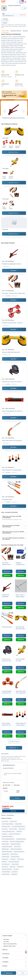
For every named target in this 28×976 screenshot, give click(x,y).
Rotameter (19, 831)
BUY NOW (13, 270)
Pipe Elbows (14, 874)
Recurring (16, 785)
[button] (24, 8)
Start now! (13, 811)
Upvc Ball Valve (5, 874)
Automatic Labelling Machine (17, 841)
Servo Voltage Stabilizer (7, 824)
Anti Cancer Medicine (14, 861)
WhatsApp (22, 96)
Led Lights (12, 859)
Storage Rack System (7, 846)
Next (23, 111)
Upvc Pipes (14, 871)
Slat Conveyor (14, 854)
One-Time (7, 785)
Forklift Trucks (13, 821)
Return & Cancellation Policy (10, 943)
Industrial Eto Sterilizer (7, 836)
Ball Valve (4, 861)
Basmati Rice (18, 824)
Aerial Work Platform (15, 844)
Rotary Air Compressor (14, 834)
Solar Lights (5, 866)
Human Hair (5, 821)
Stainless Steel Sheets (16, 849)
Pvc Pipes (16, 869)
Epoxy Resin (17, 846)
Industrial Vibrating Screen (8, 831)
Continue (17, 798)
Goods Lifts (12, 866)
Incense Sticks (15, 864)
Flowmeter (4, 834)
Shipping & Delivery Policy (9, 946)
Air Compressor (5, 864)
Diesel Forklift (5, 844)
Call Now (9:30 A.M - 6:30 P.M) (10, 96)
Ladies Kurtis (5, 859)
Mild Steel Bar (5, 849)
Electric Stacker (13, 829)
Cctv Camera (20, 859)
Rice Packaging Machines (8, 839)
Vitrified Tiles (20, 866)
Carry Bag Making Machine (18, 826)
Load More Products (14, 741)
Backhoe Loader (6, 826)
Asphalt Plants (5, 854)
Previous (5, 111)
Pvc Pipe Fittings (6, 871)
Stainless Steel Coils (7, 869)
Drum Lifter (4, 829)
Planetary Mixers (15, 856)
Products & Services (15, 30)
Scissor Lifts (22, 829)
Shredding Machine (21, 839)
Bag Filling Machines (19, 851)
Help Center (6, 939)
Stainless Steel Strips (7, 851)
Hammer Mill (5, 841)
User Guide (6, 941)
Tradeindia (3, 815)
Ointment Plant (5, 856)
